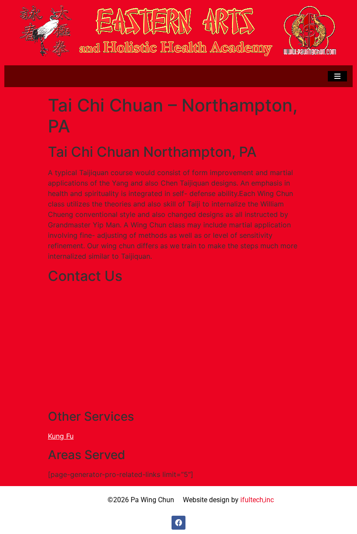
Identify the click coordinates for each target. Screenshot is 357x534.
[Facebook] (178, 523)
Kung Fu (61, 436)
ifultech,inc (257, 500)
